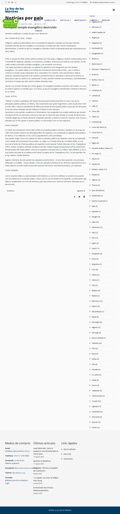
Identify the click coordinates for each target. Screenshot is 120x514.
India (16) (95, 222)
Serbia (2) (95, 359)
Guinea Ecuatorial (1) (99, 201)
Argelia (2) (95, 38)
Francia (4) (95, 185)
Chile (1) (94, 106)
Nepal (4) (95, 317)
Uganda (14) (96, 406)
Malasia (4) (95, 290)
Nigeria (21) (96, 327)
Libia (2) (94, 285)
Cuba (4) (94, 138)
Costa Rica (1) (96, 132)
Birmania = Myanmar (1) (100, 69)
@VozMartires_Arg (19, 473)
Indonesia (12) (97, 227)
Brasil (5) (94, 74)
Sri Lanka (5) (96, 375)
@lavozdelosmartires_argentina (26, 468)
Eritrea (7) (95, 159)
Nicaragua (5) (96, 322)
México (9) (95, 306)
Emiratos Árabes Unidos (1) (101, 148)
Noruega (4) (96, 333)
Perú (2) (94, 348)
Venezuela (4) (96, 417)
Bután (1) (95, 85)
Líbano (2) (95, 275)
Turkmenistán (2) (98, 396)
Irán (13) (94, 238)
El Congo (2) (96, 153)
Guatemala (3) (97, 196)
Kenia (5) (94, 259)
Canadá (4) (95, 95)
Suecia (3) (95, 385)
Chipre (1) (95, 117)
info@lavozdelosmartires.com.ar (103, 2)
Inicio (38, 20)
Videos (38, 31)
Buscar (106, 20)
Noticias (64, 20)
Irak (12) (94, 232)
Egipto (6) (95, 143)
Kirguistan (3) (96, 264)
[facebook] (5, 2)
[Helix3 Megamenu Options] (114, 10)
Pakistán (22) (96, 343)
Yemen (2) (95, 427)
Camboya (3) (96, 90)
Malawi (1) (95, 296)
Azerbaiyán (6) (97, 48)
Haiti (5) (94, 206)
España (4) (95, 164)
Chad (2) (94, 101)
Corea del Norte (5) (98, 127)
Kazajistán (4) (96, 253)
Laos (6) (94, 269)
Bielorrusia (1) (96, 64)
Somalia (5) (95, 369)
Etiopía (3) (95, 174)
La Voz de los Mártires (14, 10)
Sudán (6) (95, 380)
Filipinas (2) (95, 180)
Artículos (79, 20)
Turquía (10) (96, 401)
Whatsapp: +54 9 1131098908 (77, 2)
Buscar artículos (69, 449)
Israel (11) (95, 248)
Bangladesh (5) (97, 53)
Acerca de (49, 20)
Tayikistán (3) (96, 390)
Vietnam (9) (95, 422)
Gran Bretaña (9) (97, 190)
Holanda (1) (96, 211)
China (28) (95, 111)
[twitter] (9, 2)
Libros (93, 20)
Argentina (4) (96, 43)
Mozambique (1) (97, 311)
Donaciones (68, 459)
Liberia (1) (95, 280)
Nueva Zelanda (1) (98, 338)
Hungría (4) (95, 217)
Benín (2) (95, 59)
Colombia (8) (96, 122)
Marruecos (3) (96, 301)
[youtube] (12, 2)
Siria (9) (94, 364)
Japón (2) (95, 243)
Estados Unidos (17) (99, 169)
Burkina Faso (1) (97, 80)
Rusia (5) (94, 354)
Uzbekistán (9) (97, 412)
